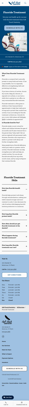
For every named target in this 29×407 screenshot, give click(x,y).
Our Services (6, 345)
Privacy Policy (5, 383)
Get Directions (14, 275)
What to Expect (7, 354)
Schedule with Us (14, 28)
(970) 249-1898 (16, 62)
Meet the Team (6, 350)
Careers (21, 383)
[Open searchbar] (25, 3)
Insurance (5, 362)
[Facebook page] (3, 336)
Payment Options (7, 358)
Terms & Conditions (13, 383)
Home (4, 341)
